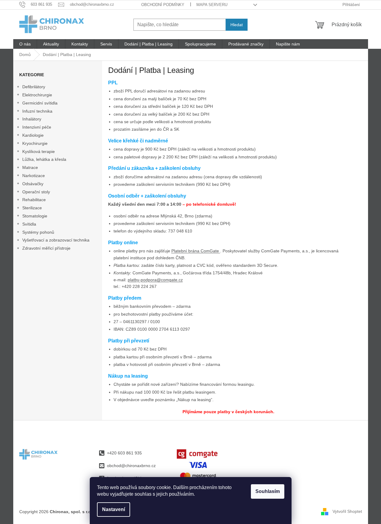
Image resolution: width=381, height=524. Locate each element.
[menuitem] (25, 44)
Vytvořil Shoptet (347, 511)
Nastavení (113, 509)
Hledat (236, 24)
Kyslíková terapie (38, 151)
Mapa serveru (211, 4)
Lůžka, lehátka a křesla (44, 159)
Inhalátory (31, 119)
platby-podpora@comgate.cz (155, 279)
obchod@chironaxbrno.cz (131, 465)
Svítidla (29, 224)
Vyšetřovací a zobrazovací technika (55, 240)
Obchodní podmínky (162, 4)
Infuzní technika (37, 111)
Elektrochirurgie (37, 94)
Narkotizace (33, 175)
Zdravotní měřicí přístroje (46, 248)
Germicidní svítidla (40, 103)
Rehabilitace (34, 199)
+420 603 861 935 (124, 453)
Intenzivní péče (36, 127)
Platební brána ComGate (195, 250)
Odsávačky (32, 183)
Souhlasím (267, 491)
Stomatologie (34, 216)
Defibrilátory (33, 86)
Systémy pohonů (38, 232)
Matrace (30, 167)
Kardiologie (33, 135)
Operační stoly (36, 191)
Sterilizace (32, 207)
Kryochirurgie (35, 143)
